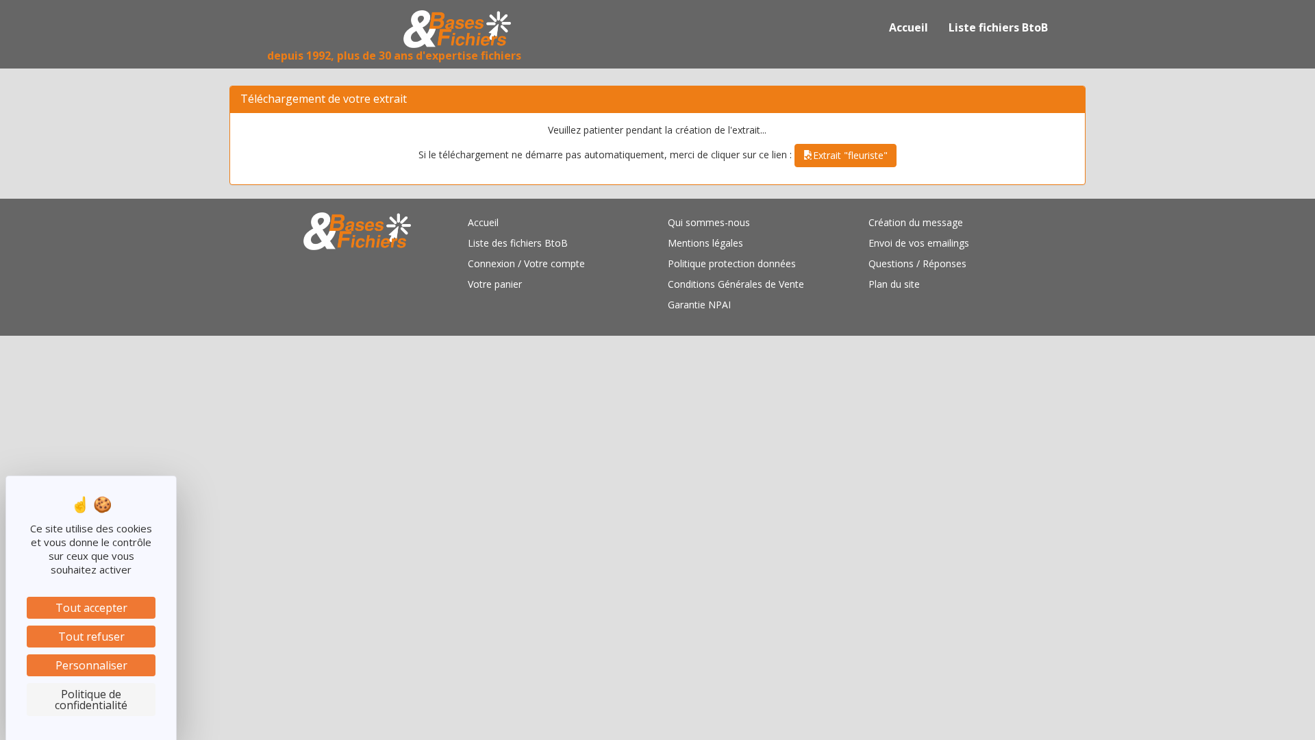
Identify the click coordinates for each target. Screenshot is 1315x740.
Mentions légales (705, 242)
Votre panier (495, 284)
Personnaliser (91, 665)
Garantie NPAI (699, 304)
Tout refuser (91, 636)
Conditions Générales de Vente (736, 284)
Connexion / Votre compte (526, 263)
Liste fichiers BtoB (998, 27)
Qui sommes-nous (709, 222)
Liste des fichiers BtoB (518, 242)
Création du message (915, 222)
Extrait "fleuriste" (850, 155)
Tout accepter (91, 607)
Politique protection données (732, 263)
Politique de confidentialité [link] (91, 700)
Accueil (908, 27)
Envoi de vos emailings (918, 242)
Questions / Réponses (917, 263)
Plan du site (894, 284)
